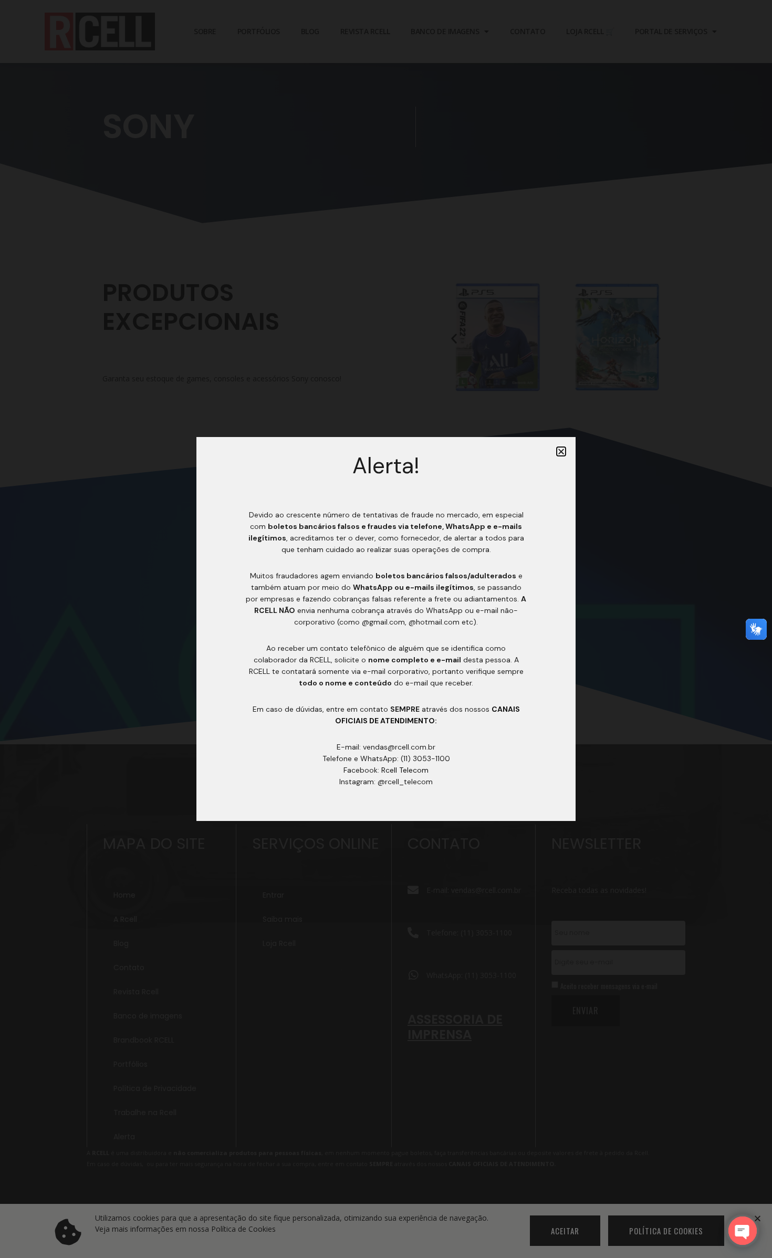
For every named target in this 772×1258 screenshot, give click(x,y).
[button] (561, 451)
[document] (386, 629)
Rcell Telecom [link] (405, 770)
